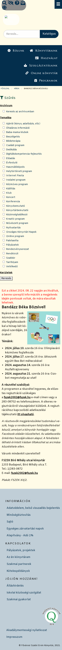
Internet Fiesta (15, 175)
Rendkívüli (12, 253)
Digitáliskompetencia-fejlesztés (24, 154)
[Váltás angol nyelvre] (4, 8)
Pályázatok (12, 245)
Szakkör (10, 258)
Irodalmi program (16, 180)
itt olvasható (25, 414)
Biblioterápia (13, 141)
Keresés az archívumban (20, 111)
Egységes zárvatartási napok (25, 528)
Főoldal (5, 88)
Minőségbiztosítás (19, 515)
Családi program (15, 145)
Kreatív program (15, 219)
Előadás (10, 158)
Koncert (10, 197)
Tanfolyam (12, 262)
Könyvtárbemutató (17, 210)
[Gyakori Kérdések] (17, 3)
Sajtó (10, 522)
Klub (9, 193)
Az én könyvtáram (18, 557)
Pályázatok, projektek (21, 550)
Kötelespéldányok (18, 571)
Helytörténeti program (19, 171)
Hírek (16, 88)
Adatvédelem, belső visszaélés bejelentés (33, 508)
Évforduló (11, 162)
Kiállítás (10, 188)
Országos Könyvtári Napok (21, 232)
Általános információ (18, 128)
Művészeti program (17, 223)
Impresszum (14, 637)
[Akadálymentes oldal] (11, 3)
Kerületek (6, 272)
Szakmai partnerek (19, 564)
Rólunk (18, 50)
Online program (15, 236)
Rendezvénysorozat (17, 249)
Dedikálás (11, 149)
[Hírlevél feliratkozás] (23, 3)
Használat (49, 58)
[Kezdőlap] (11, 19)
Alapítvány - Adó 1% (20, 535)
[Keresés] (4, 3)
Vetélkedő (12, 266)
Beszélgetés (13, 136)
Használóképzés (15, 167)
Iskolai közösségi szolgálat (24, 592)
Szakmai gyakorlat (19, 599)
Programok (48, 80)
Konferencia (13, 201)
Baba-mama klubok (17, 132)
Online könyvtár (44, 73)
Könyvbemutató (15, 206)
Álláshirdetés (15, 585)
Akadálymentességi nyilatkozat (26, 630)
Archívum (6, 105)
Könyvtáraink (47, 50)
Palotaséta (12, 240)
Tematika (5, 117)
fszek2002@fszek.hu (17, 397)
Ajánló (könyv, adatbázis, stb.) (23, 123)
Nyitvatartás (13, 227)
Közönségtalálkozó (16, 214)
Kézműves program (17, 184)
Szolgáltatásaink (43, 65)
